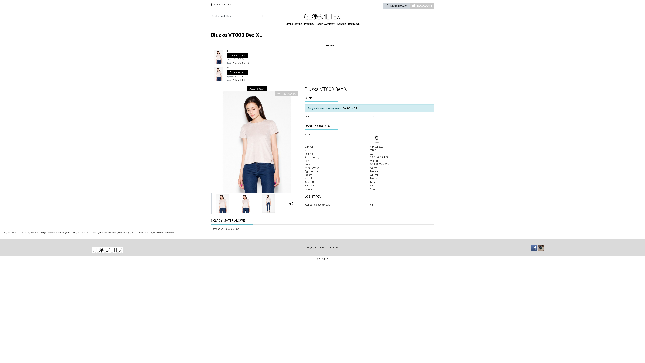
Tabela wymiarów (325, 23)
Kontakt (341, 23)
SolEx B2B (323, 259)
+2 (291, 203)
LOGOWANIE (424, 5)
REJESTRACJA (398, 5)
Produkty (309, 23)
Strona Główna (294, 23)
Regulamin (354, 23)
